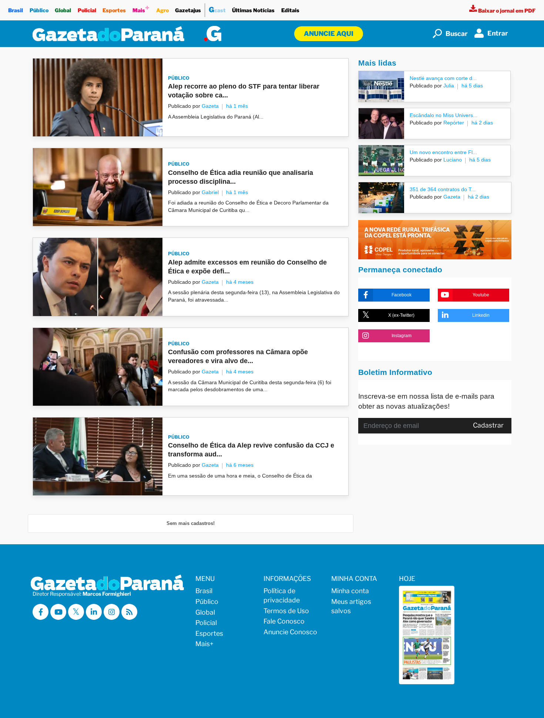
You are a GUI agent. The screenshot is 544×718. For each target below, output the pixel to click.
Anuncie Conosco (290, 632)
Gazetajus (188, 10)
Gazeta (210, 106)
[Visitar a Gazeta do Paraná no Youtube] (58, 612)
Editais (290, 10)
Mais (141, 8)
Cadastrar (488, 425)
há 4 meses (239, 282)
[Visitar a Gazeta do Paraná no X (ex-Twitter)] (76, 612)
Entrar (497, 33)
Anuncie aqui (328, 33)
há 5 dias (472, 86)
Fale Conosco (284, 621)
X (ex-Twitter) (401, 315)
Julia (448, 86)
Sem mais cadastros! (191, 523)
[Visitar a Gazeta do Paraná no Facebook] (40, 612)
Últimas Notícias (253, 10)
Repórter (453, 123)
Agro (162, 10)
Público (39, 10)
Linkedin (481, 315)
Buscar (457, 33)
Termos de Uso (286, 611)
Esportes (114, 10)
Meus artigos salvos (351, 606)
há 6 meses (239, 465)
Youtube (481, 294)
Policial (87, 10)
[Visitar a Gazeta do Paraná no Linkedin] (94, 612)
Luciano (452, 160)
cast (217, 9)
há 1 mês (237, 106)
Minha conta (350, 591)
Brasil (15, 10)
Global (63, 10)
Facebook (402, 294)
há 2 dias (482, 123)
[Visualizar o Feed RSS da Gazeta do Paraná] (129, 612)
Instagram (402, 335)
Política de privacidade (281, 595)
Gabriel (210, 192)
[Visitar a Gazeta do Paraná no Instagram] (112, 612)
